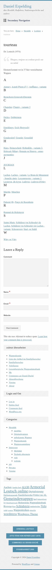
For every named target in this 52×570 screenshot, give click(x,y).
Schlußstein (23, 506)
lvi (5, 502)
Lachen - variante (18, 174)
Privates (12, 467)
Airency (7, 86)
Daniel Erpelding (17, 6)
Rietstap (8, 506)
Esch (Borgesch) (22, 127)
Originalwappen (21, 434)
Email (7, 304)
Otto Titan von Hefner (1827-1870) (25, 536)
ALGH (25, 487)
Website (7, 315)
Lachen (7, 174)
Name (7, 292)
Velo (43, 506)
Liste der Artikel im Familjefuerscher (24, 358)
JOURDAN (9, 164)
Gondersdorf (9, 137)
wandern (10, 510)
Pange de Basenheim (24, 202)
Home (18, 30)
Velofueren (13, 365)
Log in (12, 401)
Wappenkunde (15, 355)
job (10, 464)
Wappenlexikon (21, 510)
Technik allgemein (22, 454)
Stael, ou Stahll (30, 229)
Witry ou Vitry (10, 239)
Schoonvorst (17, 229)
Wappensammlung (22, 444)
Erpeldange (9, 127)
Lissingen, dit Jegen (12, 181)
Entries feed (14, 404)
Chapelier (8, 107)
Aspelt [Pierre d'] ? (20, 86)
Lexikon (37, 30)
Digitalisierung (36, 491)
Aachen (8, 487)
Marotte (7, 191)
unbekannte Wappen (23, 437)
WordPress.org (15, 411)
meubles (17, 430)
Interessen (13, 447)
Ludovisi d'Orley (38, 181)
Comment (8, 257)
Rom (14, 506)
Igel (35, 499)
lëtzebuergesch (11, 502)
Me (10, 372)
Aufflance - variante (37, 86)
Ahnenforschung (16, 379)
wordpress (10, 513)
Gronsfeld (28, 137)
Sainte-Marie (9, 222)
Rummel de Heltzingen (14, 212)
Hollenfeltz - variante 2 (32, 147)
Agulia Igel (16, 487)
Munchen (16, 191)
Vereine (12, 382)
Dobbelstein (16, 117)
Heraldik (27, 30)
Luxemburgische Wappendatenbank (24, 369)
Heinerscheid (15, 147)
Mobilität (18, 450)
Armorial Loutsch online (24, 488)
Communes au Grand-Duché (21, 375)
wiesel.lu (33, 510)
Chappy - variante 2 (21, 107)
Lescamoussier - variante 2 (29, 178)
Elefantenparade (11, 495)
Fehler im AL (40, 495)
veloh (5, 510)
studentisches (35, 506)
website (17, 460)
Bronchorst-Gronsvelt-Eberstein (17, 96)
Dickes (7, 117)
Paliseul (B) (9, 202)
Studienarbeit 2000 (25, 549)
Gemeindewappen (18, 498)
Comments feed (15, 408)
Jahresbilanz (42, 499)
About (11, 385)
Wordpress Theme (27, 514)
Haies (6, 147)
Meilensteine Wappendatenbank (32, 502)
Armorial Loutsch (25, 529)
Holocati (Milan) (11, 151)
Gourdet (19, 137)
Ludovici (26, 181)
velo (16, 457)
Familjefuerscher (16, 362)
